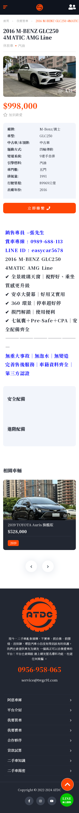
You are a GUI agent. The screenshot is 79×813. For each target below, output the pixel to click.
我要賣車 (14, 730)
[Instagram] (40, 801)
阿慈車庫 (14, 699)
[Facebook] (29, 801)
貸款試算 (14, 750)
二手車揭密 (16, 770)
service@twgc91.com (39, 680)
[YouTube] (52, 801)
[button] (39, 208)
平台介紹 (14, 709)
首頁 (6, 21)
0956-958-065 (39, 669)
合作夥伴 (14, 740)
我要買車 (22, 21)
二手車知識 (16, 760)
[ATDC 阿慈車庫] (39, 7)
